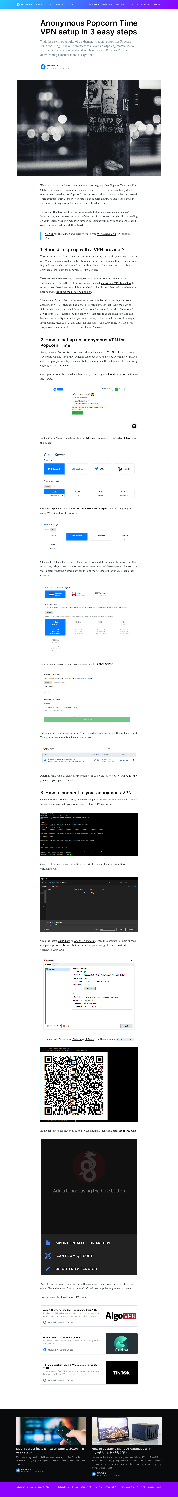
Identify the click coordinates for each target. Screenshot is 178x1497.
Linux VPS (157, 4)
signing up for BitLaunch (54, 365)
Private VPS (145, 4)
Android (77, 1039)
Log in (70, 4)
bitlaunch (52, 65)
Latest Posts (63, 1487)
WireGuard (112, 352)
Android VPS (120, 4)
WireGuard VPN (106, 234)
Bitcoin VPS (133, 4)
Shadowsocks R (154, 1487)
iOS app (89, 1039)
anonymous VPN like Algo (116, 283)
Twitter (75, 1487)
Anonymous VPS (127, 1487)
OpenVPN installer (84, 941)
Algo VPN (141, 1487)
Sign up (59, 4)
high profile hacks (84, 287)
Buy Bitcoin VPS (44, 4)
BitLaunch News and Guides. (29, 1487)
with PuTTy (69, 799)
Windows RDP (106, 4)
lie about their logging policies (73, 292)
